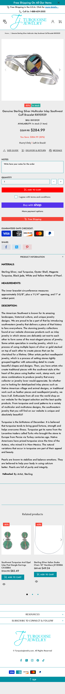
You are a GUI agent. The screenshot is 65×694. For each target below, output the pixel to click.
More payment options (32, 211)
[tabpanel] (16, 557)
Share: (5, 242)
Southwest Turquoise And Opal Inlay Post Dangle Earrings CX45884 (16, 565)
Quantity (7, 177)
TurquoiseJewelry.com (28, 22)
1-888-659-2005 (38, 11)
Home (7, 33)
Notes (5, 159)
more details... (51, 7)
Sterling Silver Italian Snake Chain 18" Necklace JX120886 (48, 563)
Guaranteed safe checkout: (17, 228)
